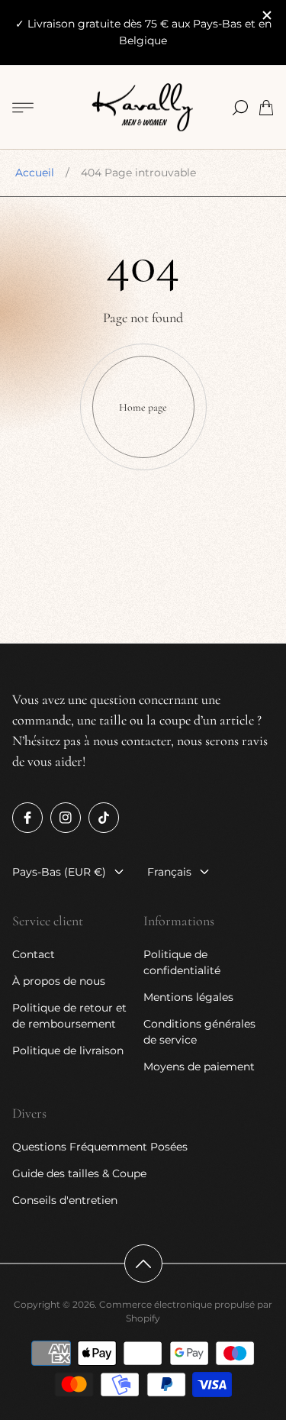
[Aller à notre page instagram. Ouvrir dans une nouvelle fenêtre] (65, 817)
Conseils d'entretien (64, 1200)
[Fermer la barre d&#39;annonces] (266, 15)
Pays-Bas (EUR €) (59, 872)
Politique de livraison (68, 1050)
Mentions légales (188, 997)
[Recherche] (240, 107)
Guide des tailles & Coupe (79, 1173)
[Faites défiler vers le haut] (143, 1263)
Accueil (34, 172)
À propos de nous (58, 981)
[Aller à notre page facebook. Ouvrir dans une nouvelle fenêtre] (27, 817)
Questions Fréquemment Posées (100, 1147)
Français (169, 872)
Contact (33, 954)
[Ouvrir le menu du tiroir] (23, 107)
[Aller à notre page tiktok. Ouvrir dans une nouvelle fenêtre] (103, 817)
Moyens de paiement (199, 1066)
